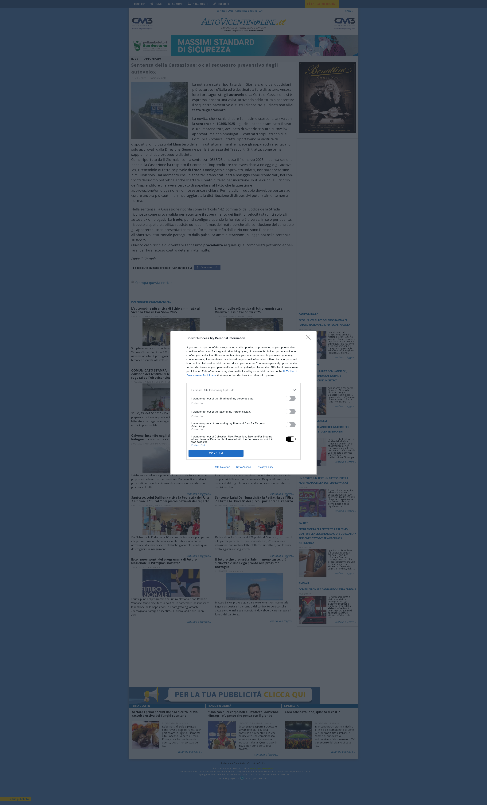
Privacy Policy (265, 466)
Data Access (243, 466)
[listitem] (243, 390)
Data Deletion (222, 466)
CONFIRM (216, 453)
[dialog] (243, 402)
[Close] (309, 338)
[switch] (291, 398)
